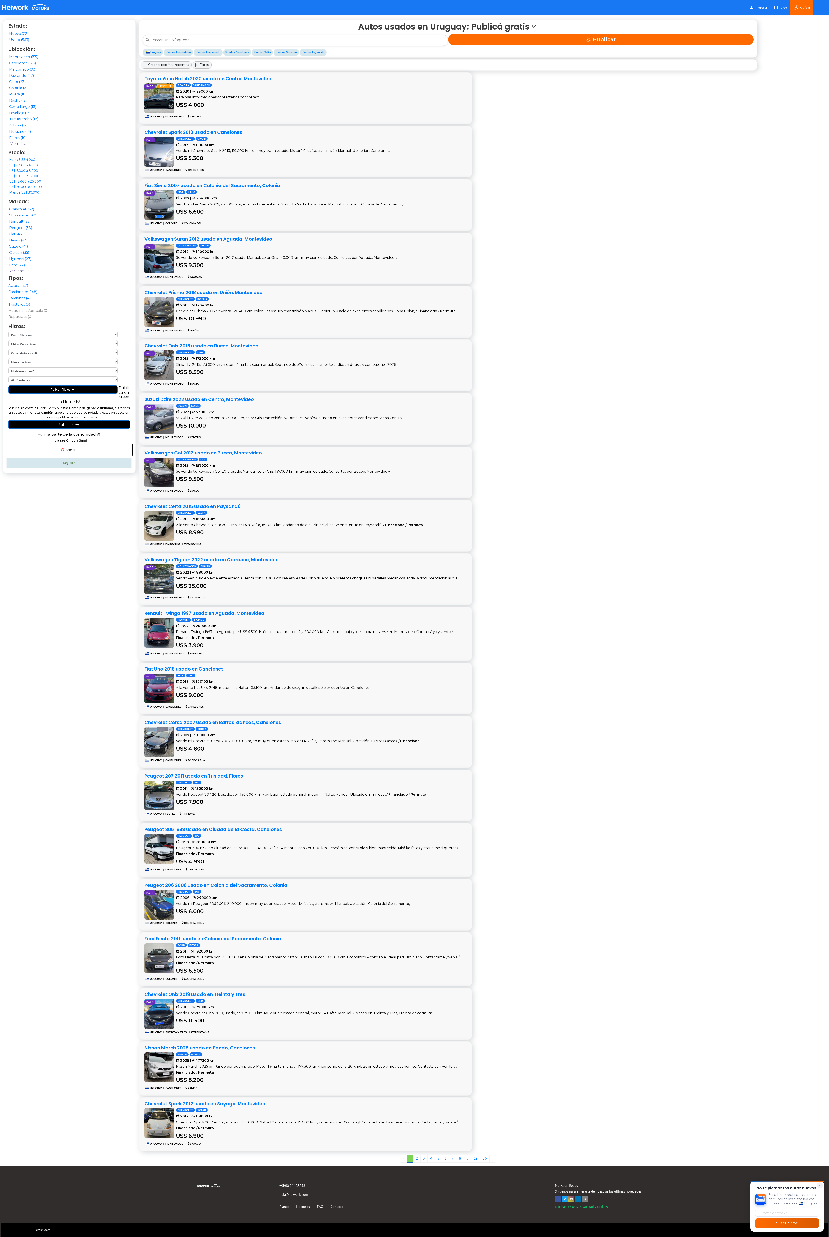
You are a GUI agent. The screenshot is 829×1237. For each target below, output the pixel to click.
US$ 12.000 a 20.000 (25, 181)
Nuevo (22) (18, 34)
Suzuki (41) (18, 246)
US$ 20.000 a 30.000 (25, 187)
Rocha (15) (18, 100)
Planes (284, 1206)
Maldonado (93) (22, 69)
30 (485, 1158)
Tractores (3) (19, 304)
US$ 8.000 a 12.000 (24, 176)
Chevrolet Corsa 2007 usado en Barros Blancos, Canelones (212, 722)
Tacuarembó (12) (23, 119)
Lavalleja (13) (20, 113)
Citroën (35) (19, 253)
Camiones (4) (19, 298)
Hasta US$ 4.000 (22, 160)
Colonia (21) (19, 88)
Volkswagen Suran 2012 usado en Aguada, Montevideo (208, 239)
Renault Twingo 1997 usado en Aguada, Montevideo (204, 613)
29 (476, 1158)
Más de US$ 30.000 (24, 192)
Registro (69, 463)
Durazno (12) (20, 131)
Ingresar (761, 7)
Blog (783, 7)
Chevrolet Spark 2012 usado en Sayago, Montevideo (204, 1103)
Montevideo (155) (23, 57)
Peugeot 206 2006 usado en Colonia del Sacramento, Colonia (215, 885)
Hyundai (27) (20, 259)
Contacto (337, 1206)
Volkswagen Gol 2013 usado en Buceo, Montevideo (203, 453)
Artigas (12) (18, 125)
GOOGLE (71, 450)
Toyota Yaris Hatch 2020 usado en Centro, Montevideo (207, 78)
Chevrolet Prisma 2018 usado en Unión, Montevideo (203, 292)
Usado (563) (19, 40)
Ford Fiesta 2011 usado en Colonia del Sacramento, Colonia (212, 938)
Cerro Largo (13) (22, 107)
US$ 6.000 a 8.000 (23, 171)
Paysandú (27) (21, 76)
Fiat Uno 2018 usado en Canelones (184, 669)
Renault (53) (20, 221)
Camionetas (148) (23, 292)
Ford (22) (17, 265)
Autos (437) (18, 286)
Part (149, 86)
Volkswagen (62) (23, 215)
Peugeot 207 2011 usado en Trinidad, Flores (193, 776)
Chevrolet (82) (21, 209)
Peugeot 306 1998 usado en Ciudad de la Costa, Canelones (213, 829)
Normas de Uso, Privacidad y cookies (581, 1207)
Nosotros (303, 1206)
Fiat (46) (16, 234)
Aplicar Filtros (61, 389)
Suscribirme (787, 1223)
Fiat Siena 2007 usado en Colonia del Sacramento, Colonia (212, 185)
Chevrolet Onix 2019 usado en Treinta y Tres (194, 994)
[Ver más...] (18, 144)
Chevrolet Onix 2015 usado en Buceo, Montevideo (201, 345)
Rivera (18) (18, 94)
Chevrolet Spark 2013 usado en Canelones (193, 132)
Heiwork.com (42, 1230)
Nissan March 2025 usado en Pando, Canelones (199, 1048)
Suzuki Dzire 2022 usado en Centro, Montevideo (199, 399)
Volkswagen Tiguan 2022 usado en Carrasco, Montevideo (211, 559)
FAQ (320, 1206)
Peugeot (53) (20, 228)
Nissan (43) (18, 240)
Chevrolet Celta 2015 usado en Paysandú (192, 506)
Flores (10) (18, 138)
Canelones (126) (22, 63)
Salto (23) (17, 82)
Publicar (804, 7)
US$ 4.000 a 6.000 (23, 165)
